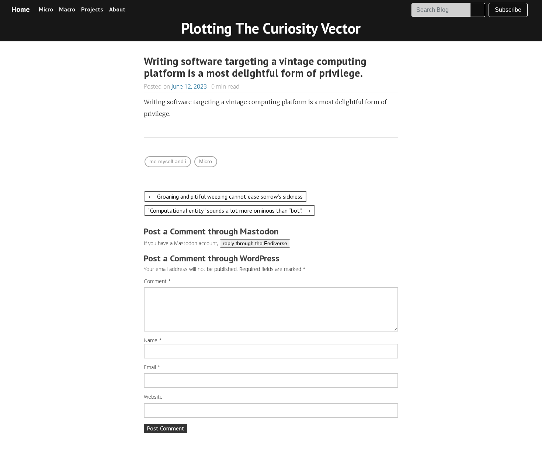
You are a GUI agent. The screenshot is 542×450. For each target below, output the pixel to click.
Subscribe (508, 10)
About (117, 9)
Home (20, 9)
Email (152, 367)
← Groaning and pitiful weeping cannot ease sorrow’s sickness (225, 196)
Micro (46, 9)
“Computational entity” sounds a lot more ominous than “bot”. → (229, 210)
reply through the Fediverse (255, 243)
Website (153, 397)
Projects (92, 9)
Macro (67, 9)
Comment (157, 281)
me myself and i (167, 161)
